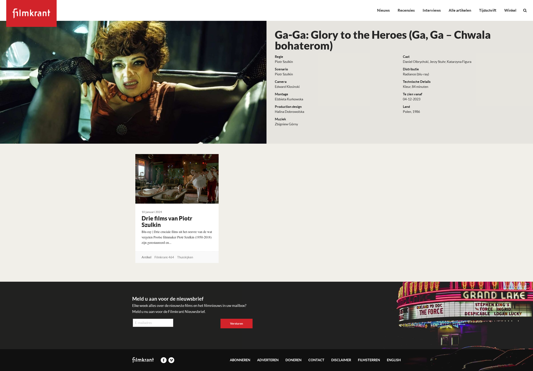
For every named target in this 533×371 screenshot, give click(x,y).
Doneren (293, 360)
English (394, 360)
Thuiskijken (185, 257)
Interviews (432, 10)
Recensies (406, 10)
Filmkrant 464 (164, 257)
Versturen (236, 323)
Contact (316, 360)
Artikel (146, 257)
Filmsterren (369, 360)
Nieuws (383, 10)
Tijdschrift (487, 10)
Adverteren (268, 360)
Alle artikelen (460, 10)
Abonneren (240, 360)
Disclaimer (341, 360)
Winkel (510, 10)
